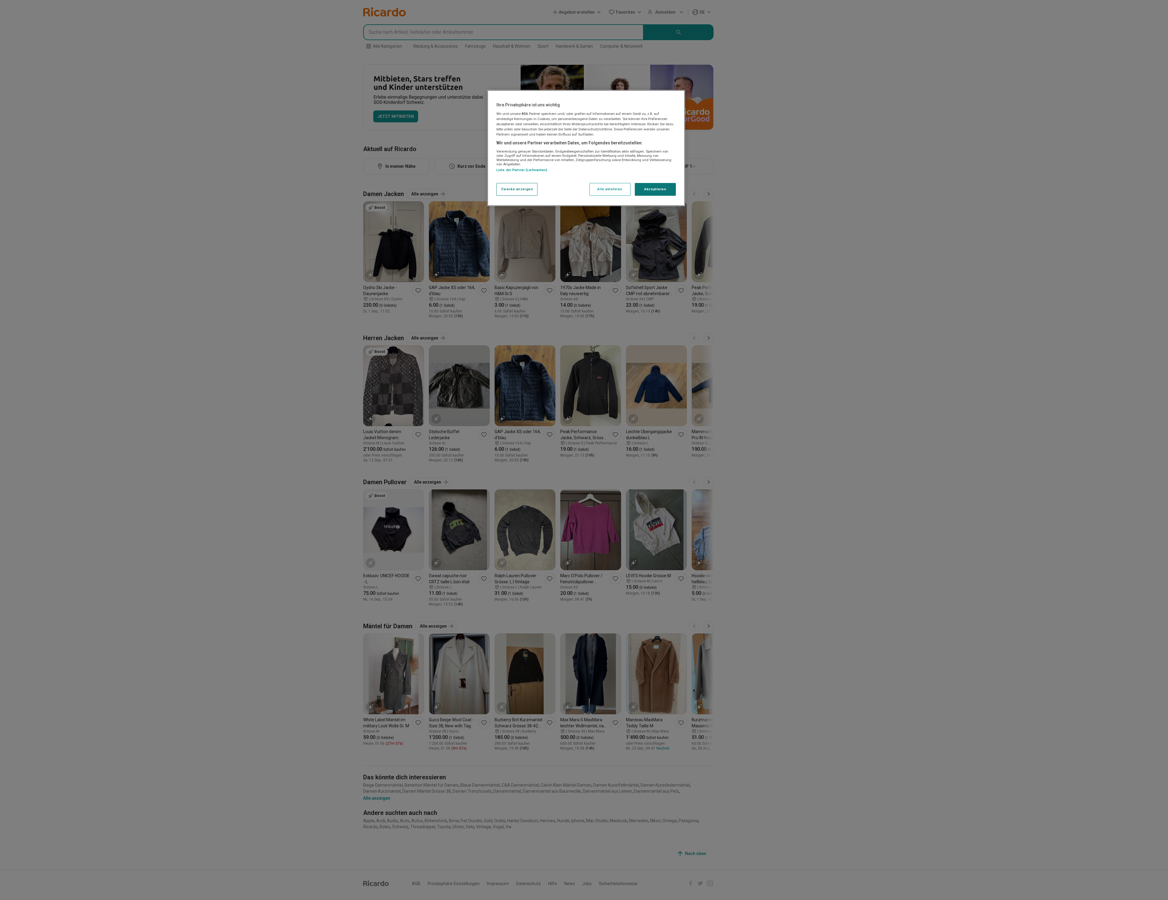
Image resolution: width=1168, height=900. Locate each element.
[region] (586, 148)
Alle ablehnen (609, 189)
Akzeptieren (655, 189)
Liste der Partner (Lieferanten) (522, 170)
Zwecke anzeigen (517, 189)
